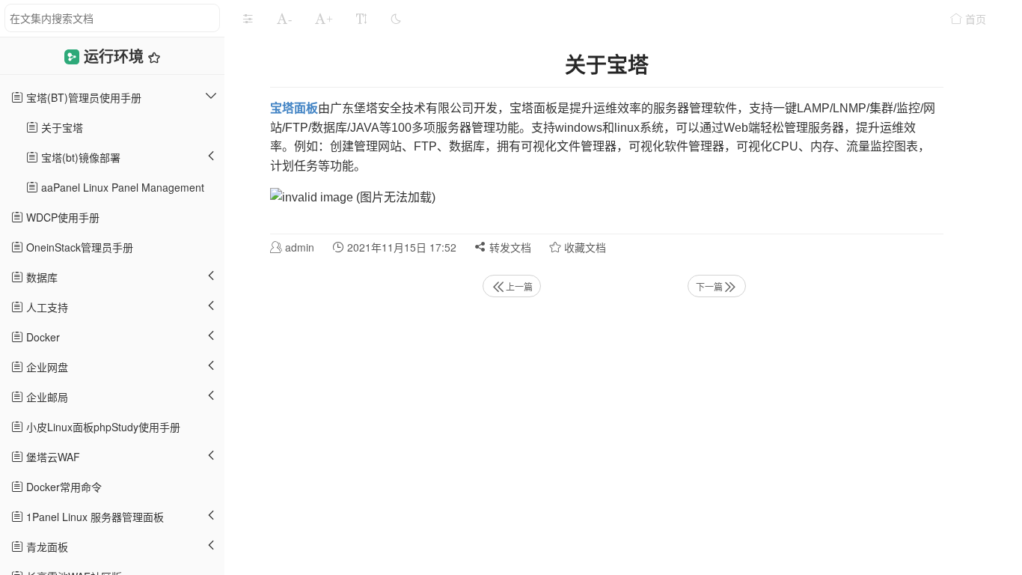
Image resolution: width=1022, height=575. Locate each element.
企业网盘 (45, 366)
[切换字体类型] (361, 18)
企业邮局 (45, 396)
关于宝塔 (60, 127)
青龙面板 (45, 546)
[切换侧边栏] (247, 18)
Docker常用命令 (62, 486)
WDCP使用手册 (61, 217)
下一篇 (709, 286)
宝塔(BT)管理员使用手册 (82, 97)
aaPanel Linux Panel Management (121, 187)
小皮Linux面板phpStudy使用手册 (101, 426)
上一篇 (519, 286)
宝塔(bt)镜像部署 (79, 157)
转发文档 (508, 247)
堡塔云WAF (51, 456)
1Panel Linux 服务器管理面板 (93, 516)
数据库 (40, 277)
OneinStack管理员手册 (78, 247)
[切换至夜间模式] (396, 18)
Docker (41, 336)
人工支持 (45, 306)
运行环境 (116, 56)
